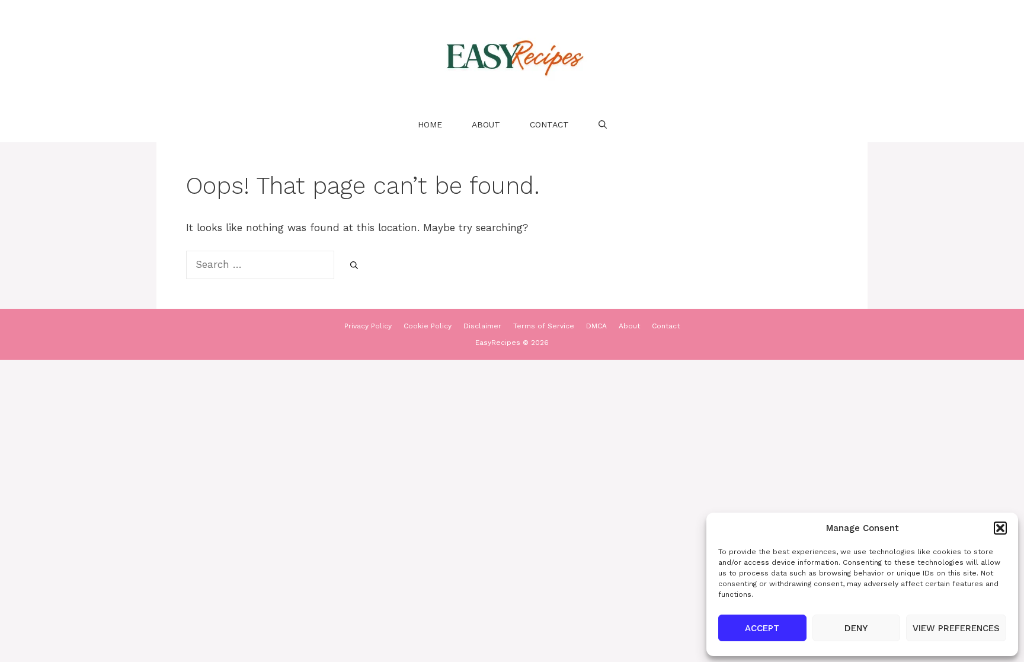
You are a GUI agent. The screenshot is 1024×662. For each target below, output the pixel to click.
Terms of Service (543, 326)
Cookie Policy (428, 326)
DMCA (596, 326)
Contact (549, 124)
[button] (1000, 528)
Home (430, 124)
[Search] (354, 265)
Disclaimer (482, 326)
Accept (762, 628)
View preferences (956, 628)
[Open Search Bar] (603, 124)
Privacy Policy (368, 326)
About (486, 124)
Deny (856, 628)
